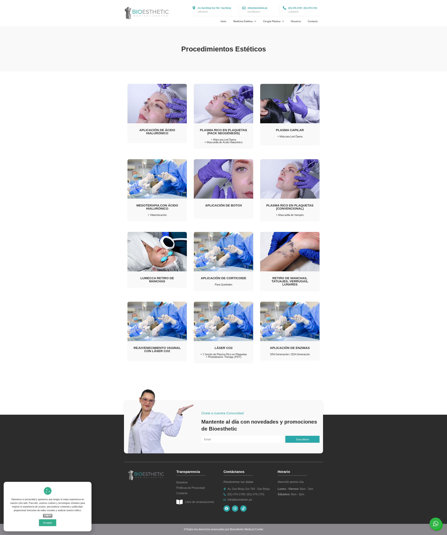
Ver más (47, 515)
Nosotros (296, 21)
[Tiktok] (243, 508)
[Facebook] (227, 508)
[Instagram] (235, 508)
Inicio (223, 21)
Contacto (313, 21)
